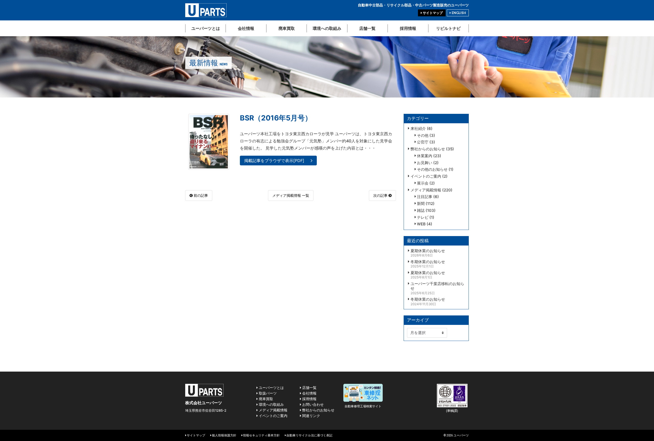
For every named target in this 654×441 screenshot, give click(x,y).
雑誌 (421, 210)
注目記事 (424, 196)
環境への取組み (327, 28)
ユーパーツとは (205, 28)
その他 (422, 135)
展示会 (422, 183)
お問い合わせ (312, 404)
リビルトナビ (448, 28)
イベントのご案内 (426, 176)
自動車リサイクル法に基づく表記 (309, 435)
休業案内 (424, 156)
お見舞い (424, 163)
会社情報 (246, 28)
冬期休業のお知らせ (428, 262)
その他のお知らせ (432, 169)
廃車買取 (286, 28)
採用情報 (408, 28)
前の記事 (200, 195)
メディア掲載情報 (426, 190)
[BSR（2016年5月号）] (208, 141)
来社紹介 (418, 128)
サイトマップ (432, 13)
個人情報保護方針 (223, 435)
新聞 (421, 203)
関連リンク (310, 415)
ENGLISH (458, 13)
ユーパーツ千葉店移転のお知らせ (437, 286)
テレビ (422, 217)
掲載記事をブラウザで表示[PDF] (274, 160)
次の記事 (381, 195)
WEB (421, 224)
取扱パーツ (267, 393)
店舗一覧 (367, 28)
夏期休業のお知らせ (428, 251)
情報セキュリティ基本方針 (261, 435)
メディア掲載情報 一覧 (290, 195)
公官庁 (422, 142)
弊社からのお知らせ (428, 149)
